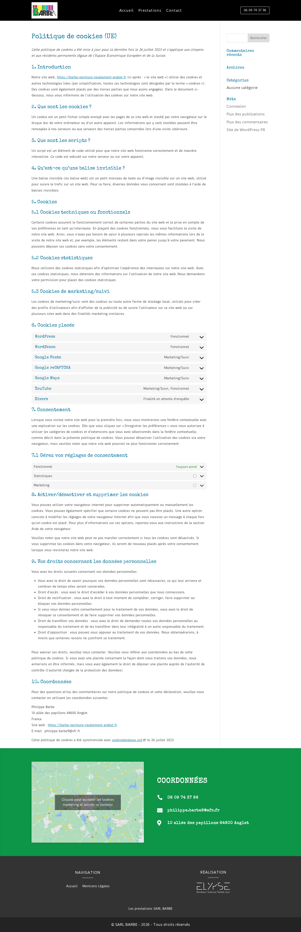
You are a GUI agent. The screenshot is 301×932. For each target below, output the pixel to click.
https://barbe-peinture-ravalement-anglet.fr (91, 77)
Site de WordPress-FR (246, 130)
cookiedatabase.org (127, 740)
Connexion (236, 106)
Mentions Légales (96, 886)
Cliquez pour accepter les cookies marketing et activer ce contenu (88, 802)
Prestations (149, 11)
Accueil (126, 11)
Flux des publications (246, 114)
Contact (174, 11)
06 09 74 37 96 (255, 10)
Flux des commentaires (247, 122)
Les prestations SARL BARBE (150, 909)
